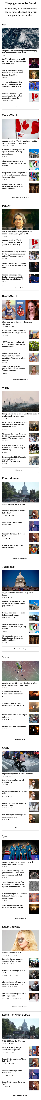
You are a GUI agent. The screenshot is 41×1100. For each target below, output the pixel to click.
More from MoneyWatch (20, 197)
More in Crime (19, 828)
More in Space (19, 918)
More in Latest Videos (20, 1095)
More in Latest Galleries (19, 1007)
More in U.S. (20, 107)
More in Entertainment (20, 558)
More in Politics (20, 288)
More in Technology (20, 649)
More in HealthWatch (20, 379)
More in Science (20, 739)
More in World (19, 470)
